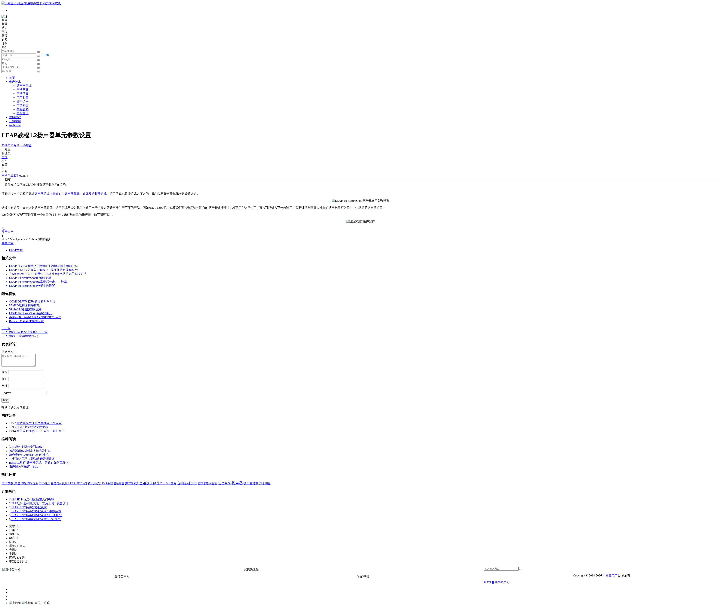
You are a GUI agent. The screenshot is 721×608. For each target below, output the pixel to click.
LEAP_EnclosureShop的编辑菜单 (30, 277)
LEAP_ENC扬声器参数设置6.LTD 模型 (36, 515)
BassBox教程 (168, 483)
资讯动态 (94, 483)
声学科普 (23, 105)
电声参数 (8, 483)
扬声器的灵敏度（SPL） (25, 466)
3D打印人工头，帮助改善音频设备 (32, 458)
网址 (5, 386)
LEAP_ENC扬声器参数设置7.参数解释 (36, 511)
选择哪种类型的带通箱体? (26, 446)
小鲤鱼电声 (610, 575)
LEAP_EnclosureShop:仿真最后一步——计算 (38, 281)
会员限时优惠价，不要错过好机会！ (41, 431)
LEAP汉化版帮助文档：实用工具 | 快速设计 (39, 503)
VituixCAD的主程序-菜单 (25, 309)
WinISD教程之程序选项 (24, 305)
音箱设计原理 (149, 483)
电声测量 (23, 97)
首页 (12, 77)
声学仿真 (23, 93)
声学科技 (132, 483)
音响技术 (23, 101)
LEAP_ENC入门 (77, 483)
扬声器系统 (24, 85)
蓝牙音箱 (203, 483)
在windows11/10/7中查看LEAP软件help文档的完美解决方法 (48, 273)
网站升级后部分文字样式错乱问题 (39, 423)
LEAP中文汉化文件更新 (32, 427)
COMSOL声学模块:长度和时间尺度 (32, 301)
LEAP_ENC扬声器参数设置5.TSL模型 (36, 519)
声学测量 (265, 483)
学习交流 (23, 113)
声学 (194, 483)
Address (7, 392)
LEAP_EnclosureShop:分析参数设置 (32, 285)
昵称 (5, 372)
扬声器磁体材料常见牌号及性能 (30, 450)
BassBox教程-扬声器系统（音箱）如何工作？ (39, 462)
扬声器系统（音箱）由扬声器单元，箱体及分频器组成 (71, 193)
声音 (17, 483)
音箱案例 (15, 121)
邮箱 (5, 379)
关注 (5, 157)
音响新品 (119, 483)
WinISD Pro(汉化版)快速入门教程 (32, 499)
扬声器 (237, 483)
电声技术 (15, 81)
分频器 (213, 483)
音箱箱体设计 (59, 483)
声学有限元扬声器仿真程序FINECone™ (35, 317)
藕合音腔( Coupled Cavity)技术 (28, 454)
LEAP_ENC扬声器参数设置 (29, 507)
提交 (5, 400)
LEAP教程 (16, 250)
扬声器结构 (251, 483)
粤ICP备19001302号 (497, 582)
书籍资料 (23, 109)
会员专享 (15, 125)
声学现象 (32, 483)
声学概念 (44, 483)
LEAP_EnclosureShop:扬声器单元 (30, 313)
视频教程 (15, 117)
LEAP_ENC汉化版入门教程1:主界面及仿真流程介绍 (43, 270)
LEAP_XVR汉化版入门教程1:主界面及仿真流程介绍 (43, 266)
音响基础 (184, 483)
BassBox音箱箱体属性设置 (26, 321)
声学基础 (23, 89)
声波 (24, 483)
